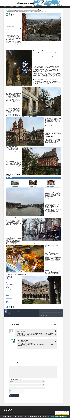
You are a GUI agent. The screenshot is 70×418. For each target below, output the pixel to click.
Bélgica (8, 29)
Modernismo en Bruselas (51, 186)
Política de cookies (29, 410)
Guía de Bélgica (15, 186)
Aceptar (53, 416)
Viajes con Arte (25, 6)
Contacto (49, 409)
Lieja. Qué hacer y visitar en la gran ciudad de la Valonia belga (23, 10)
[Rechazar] (68, 416)
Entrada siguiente (44, 315)
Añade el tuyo (54, 324)
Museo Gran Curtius (9, 279)
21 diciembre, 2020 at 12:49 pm (22, 341)
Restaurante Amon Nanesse (10, 280)
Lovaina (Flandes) (33, 186)
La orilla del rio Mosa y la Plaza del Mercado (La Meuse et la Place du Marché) (11, 24)
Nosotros (43, 6)
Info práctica (35, 6)
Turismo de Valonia (9, 277)
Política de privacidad (29, 409)
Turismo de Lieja (8, 278)
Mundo (17, 6)
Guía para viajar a (10, 284)
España (5, 6)
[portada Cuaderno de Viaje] (35, 3)
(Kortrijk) (9, 290)
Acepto (62, 414)
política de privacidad (17, 379)
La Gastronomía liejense (10, 26)
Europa (11, 6)
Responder (55, 331)
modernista (9, 289)
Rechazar (56, 416)
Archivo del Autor (9, 313)
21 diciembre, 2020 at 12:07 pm (20, 331)
